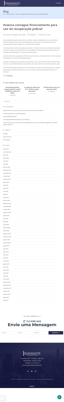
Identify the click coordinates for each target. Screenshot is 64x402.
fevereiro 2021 (6, 200)
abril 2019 (5, 258)
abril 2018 (5, 276)
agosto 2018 (6, 264)
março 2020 (6, 224)
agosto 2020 (6, 215)
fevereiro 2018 (6, 282)
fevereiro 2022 (6, 167)
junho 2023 (6, 149)
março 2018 (6, 279)
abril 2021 (5, 194)
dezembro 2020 (7, 203)
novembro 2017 (7, 288)
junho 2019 (6, 252)
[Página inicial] (3, 14)
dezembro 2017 (7, 285)
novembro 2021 (7, 173)
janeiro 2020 (6, 230)
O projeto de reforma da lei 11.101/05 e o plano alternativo (32, 89)
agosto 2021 (6, 182)
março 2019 (6, 261)
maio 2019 (5, 255)
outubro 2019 (6, 239)
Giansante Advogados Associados (15, 35)
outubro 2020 (6, 209)
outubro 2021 (6, 176)
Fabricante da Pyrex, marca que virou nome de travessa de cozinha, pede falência (23, 110)
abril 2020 (5, 221)
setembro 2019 (7, 243)
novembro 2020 (7, 206)
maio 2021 (5, 191)
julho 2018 (5, 267)
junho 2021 (6, 188)
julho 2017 (5, 300)
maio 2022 (5, 161)
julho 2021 (5, 185)
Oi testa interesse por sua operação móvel (51, 88)
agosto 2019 (6, 246)
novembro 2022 (7, 152)
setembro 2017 (7, 294)
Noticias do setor (45, 35)
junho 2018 (6, 270)
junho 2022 (6, 158)
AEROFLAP (10, 75)
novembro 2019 (7, 236)
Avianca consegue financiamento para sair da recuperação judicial (32, 14)
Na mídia (5, 133)
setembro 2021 (7, 179)
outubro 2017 (6, 291)
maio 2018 (5, 273)
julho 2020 (5, 218)
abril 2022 (5, 164)
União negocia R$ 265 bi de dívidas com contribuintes (16, 119)
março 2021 (6, 197)
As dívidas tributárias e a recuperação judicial (14, 113)
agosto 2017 (6, 297)
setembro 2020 (7, 212)
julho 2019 (5, 249)
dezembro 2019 (7, 233)
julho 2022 (5, 155)
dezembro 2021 (7, 170)
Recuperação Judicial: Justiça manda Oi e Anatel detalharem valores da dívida (12, 90)
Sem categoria (6, 139)
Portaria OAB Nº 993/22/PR (9, 116)
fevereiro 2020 (6, 227)
